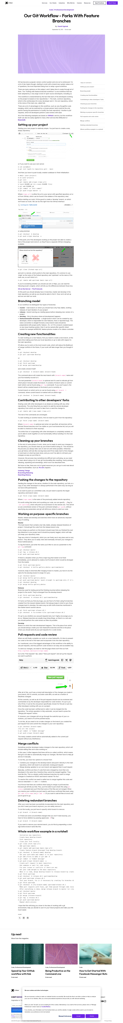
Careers (79, 3)
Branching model (85, 91)
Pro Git (41, 467)
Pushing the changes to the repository (91, 108)
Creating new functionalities (88, 95)
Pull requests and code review (89, 116)
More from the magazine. (20, 938)
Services (44, 3)
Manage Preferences (65, 1016)
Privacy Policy (108, 1021)
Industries (62, 3)
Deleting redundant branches (89, 125)
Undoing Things (24, 470)
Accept (78, 1016)
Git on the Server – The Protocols (30, 289)
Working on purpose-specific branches (92, 112)
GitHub (50, 115)
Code (51, 10)
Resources (87, 3)
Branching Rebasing (25, 473)
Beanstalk (21, 120)
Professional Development (64, 10)
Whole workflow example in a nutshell (91, 129)
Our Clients (53, 3)
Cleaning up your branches (88, 103)
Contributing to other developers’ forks (92, 99)
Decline (92, 1016)
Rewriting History (24, 475)
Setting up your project (87, 86)
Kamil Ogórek (63, 26)
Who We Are (71, 3)
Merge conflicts (85, 121)
